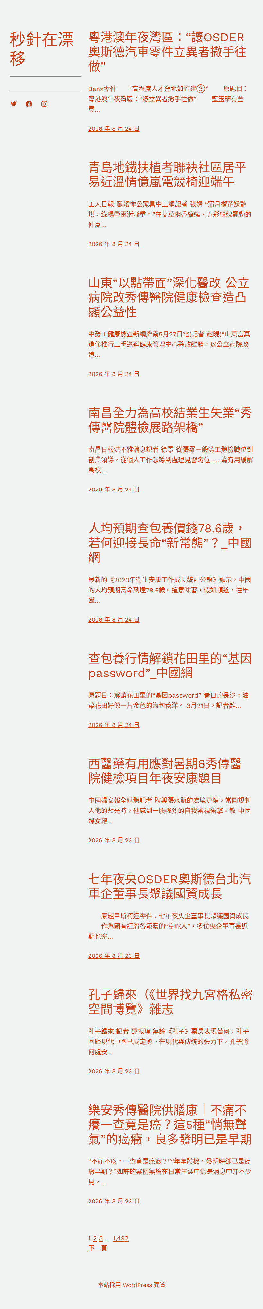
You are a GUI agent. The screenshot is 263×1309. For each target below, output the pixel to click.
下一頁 (97, 1248)
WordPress (137, 1284)
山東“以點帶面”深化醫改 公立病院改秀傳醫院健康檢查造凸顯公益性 (169, 297)
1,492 (121, 1238)
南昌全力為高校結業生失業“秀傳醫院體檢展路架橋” (170, 420)
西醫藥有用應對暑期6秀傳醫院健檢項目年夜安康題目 (165, 771)
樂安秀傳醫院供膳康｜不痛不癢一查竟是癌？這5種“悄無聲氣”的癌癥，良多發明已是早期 (170, 1124)
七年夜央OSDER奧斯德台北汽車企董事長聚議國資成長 (169, 886)
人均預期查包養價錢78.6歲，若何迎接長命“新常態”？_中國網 (170, 543)
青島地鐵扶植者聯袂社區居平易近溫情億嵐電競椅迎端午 (167, 174)
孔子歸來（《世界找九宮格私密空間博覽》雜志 (170, 1002)
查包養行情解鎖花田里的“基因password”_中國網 (170, 665)
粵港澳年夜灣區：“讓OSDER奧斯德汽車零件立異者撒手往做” (167, 51)
